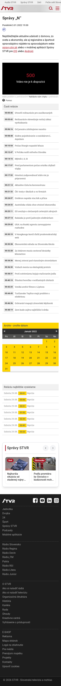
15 (46, 352)
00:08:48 (9, 136)
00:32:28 (9, 251)
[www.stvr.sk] (8, 501)
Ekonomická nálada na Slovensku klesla (34, 244)
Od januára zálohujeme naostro (30, 129)
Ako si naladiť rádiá (13, 588)
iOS (15, 51)
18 (14, 358)
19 (22, 358)
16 (54, 352)
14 (38, 352)
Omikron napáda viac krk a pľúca (31, 198)
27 (30, 363)
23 (54, 358)
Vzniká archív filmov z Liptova (29, 287)
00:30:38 (9, 244)
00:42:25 (9, 287)
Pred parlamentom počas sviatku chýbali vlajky (35, 167)
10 (6, 352)
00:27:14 (9, 218)
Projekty (6, 657)
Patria (5, 561)
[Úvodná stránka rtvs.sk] (7, 8)
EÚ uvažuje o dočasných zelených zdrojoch (36, 211)
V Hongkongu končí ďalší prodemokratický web (36, 236)
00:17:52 (9, 175)
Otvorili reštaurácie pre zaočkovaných (33, 113)
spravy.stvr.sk (9, 47)
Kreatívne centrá (11, 618)
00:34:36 (9, 260)
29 (46, 363)
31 (6, 369)
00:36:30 (9, 267)
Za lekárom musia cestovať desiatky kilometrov (33, 252)
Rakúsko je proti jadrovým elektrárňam (34, 218)
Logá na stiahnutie (12, 644)
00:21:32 (9, 191)
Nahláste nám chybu (38, 97)
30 (54, 363)
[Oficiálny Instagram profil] (56, 500)
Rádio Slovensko (11, 544)
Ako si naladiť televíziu (14, 592)
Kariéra (6, 605)
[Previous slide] (46, 448)
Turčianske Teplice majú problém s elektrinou (32, 295)
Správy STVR (26, 2)
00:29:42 (9, 224)
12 (22, 352)
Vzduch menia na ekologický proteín (33, 267)
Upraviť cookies (10, 666)
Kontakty (7, 662)
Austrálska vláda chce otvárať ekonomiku (35, 205)
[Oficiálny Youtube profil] (42, 500)
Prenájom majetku (12, 653)
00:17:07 (9, 165)
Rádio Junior (9, 574)
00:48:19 (9, 310)
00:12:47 (9, 152)
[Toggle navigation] (57, 8)
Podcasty (7, 530)
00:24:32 (9, 205)
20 (30, 358)
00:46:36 (9, 303)
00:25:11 (9, 211)
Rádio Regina (9, 548)
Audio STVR (11, 2)
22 (46, 358)
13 (30, 352)
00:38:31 (9, 273)
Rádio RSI (7, 565)
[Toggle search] (50, 8)
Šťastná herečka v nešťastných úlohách (34, 280)
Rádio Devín (9, 552)
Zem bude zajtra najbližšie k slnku (31, 310)
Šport (5, 521)
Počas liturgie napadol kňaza (29, 145)
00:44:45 (9, 293)
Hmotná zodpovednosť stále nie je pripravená (32, 177)
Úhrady (6, 613)
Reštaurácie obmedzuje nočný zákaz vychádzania (33, 121)
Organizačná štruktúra (14, 596)
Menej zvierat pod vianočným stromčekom (36, 260)
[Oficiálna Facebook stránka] (35, 500)
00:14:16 (9, 159)
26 (22, 363)
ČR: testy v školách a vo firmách (30, 191)
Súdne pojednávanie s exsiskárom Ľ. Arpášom (33, 137)
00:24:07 (9, 198)
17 (6, 358)
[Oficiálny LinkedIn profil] (49, 500)
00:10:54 (9, 145)
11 (14, 352)
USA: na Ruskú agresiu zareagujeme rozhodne (33, 226)
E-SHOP (6, 632)
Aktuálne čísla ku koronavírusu (30, 185)
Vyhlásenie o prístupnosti (16, 622)
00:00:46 (9, 113)
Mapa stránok (10, 640)
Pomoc (9, 100)
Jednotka (7, 509)
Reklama (7, 636)
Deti (39, 2)
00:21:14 (9, 185)
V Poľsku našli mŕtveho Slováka (30, 152)
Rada (5, 609)
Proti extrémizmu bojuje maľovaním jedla (35, 273)
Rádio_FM (7, 557)
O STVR (6, 584)
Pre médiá (7, 649)
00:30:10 (9, 234)
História (6, 601)
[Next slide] (53, 448)
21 (38, 358)
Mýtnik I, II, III (21, 159)
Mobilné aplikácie (12, 534)
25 (14, 363)
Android (29, 51)
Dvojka (6, 513)
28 (38, 363)
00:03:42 (9, 119)
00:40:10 (9, 280)
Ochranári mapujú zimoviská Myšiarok (34, 303)
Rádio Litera (9, 569)
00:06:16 (9, 129)
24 (6, 363)
